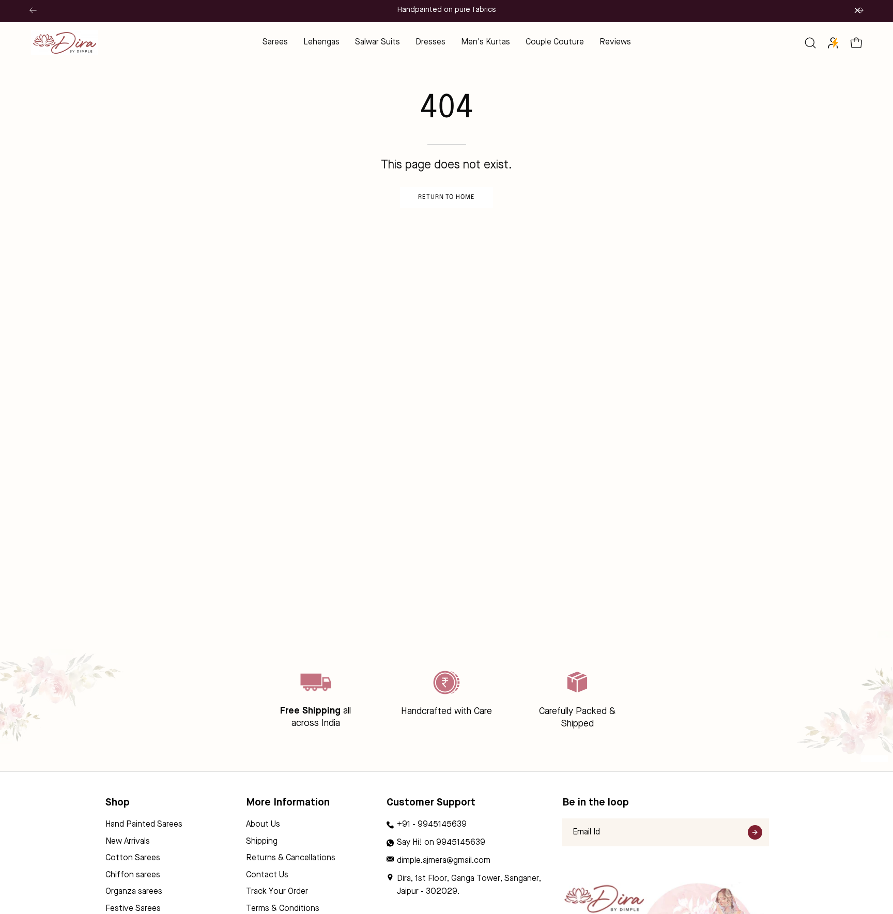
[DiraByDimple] (64, 42)
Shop (117, 803)
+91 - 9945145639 (432, 824)
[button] (810, 43)
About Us (263, 824)
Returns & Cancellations (290, 858)
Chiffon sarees (132, 875)
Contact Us (267, 875)
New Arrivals (127, 842)
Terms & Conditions (282, 909)
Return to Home (446, 197)
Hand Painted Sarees (143, 824)
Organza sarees (133, 892)
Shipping (262, 842)
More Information (288, 803)
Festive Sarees (133, 909)
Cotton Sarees (132, 858)
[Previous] (33, 10)
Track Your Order (277, 892)
